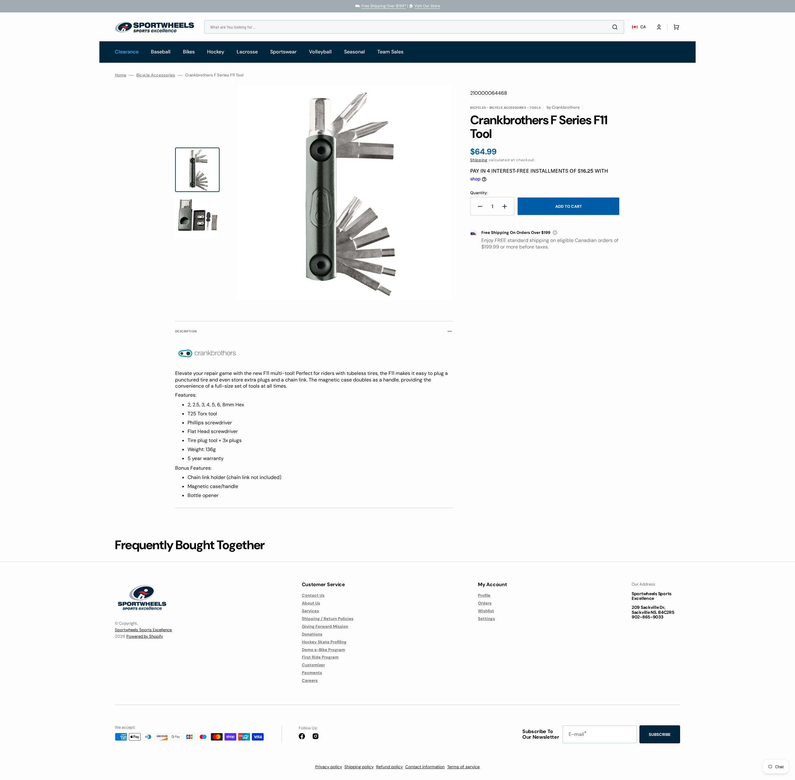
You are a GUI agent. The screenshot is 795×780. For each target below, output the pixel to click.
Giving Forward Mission (325, 626)
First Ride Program (320, 657)
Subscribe (660, 734)
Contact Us (313, 595)
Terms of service (463, 766)
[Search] (616, 27)
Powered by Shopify (144, 636)
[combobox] (414, 27)
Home (120, 75)
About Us (311, 603)
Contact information (425, 766)
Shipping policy (359, 766)
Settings (486, 618)
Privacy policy (328, 766)
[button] (659, 27)
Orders (485, 603)
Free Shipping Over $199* (383, 5)
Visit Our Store (427, 5)
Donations (312, 634)
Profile (484, 595)
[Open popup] (555, 233)
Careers (310, 680)
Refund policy (389, 766)
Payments (312, 672)
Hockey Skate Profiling (324, 642)
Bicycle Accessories (155, 75)
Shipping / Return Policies (327, 618)
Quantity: (479, 192)
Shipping (479, 159)
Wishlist (486, 611)
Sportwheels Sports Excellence (143, 629)
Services (310, 611)
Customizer (313, 665)
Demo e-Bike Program (323, 649)
